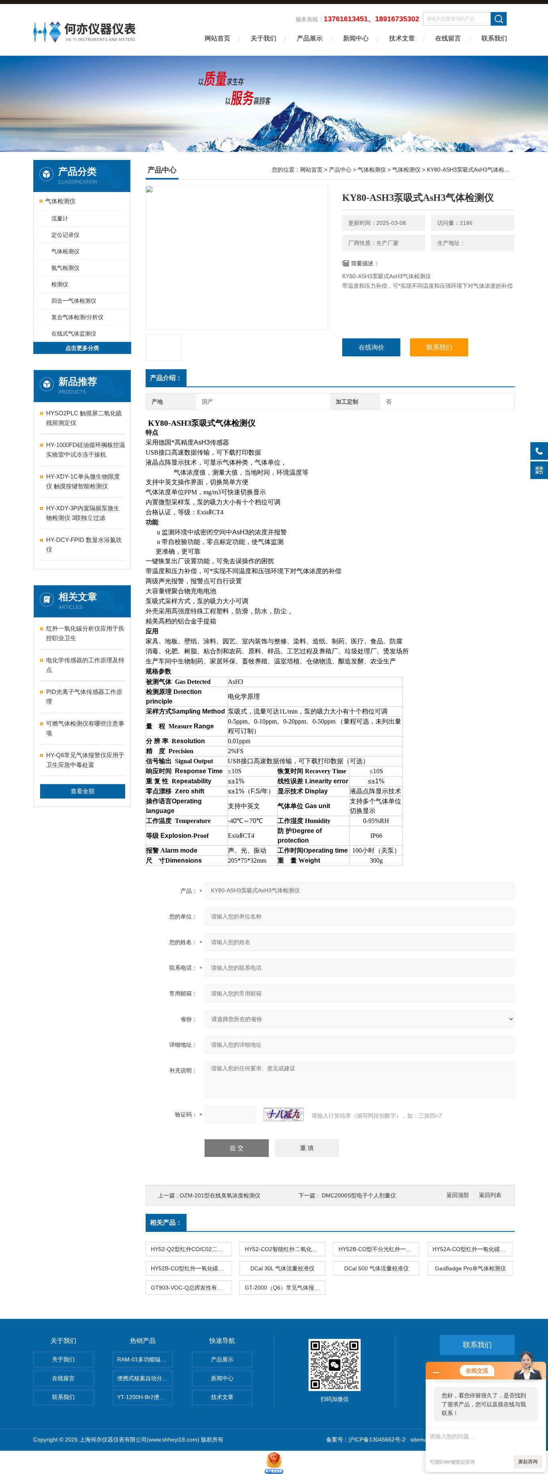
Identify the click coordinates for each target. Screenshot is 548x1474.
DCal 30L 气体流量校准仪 (282, 1268)
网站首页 (217, 38)
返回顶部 (458, 1195)
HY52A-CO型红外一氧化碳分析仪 (472, 1249)
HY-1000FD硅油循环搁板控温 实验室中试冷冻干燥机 (85, 449)
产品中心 (340, 169)
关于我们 (263, 38)
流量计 (59, 218)
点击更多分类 (82, 348)
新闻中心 (356, 38)
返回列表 (490, 1195)
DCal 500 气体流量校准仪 (376, 1268)
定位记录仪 (65, 235)
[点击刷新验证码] (284, 1114)
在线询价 (371, 347)
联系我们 (494, 38)
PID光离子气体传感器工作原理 (84, 696)
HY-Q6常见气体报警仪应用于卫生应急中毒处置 (85, 760)
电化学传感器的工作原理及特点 (85, 665)
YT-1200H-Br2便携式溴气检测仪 (145, 1397)
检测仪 (59, 284)
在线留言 (448, 38)
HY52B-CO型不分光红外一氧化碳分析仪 (379, 1249)
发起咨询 (528, 1461)
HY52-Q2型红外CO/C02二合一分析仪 (191, 1249)
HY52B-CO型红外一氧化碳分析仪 (191, 1268)
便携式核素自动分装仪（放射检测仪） (145, 1378)
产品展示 (310, 38)
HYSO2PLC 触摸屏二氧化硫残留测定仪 (84, 418)
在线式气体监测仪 (73, 333)
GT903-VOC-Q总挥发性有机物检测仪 (191, 1287)
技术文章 (402, 38)
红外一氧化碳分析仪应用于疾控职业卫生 (85, 633)
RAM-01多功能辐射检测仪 (145, 1359)
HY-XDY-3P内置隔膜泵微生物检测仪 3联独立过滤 (83, 513)
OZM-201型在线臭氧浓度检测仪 (220, 1195)
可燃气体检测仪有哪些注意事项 (85, 728)
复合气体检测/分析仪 (77, 317)
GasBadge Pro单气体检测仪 (470, 1268)
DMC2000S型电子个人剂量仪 (359, 1195)
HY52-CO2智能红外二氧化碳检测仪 (285, 1249)
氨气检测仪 (65, 268)
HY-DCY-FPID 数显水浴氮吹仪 (84, 544)
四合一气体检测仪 (73, 300)
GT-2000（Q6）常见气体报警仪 (285, 1287)
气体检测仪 (60, 201)
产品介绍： (166, 377)
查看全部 (83, 791)
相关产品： (166, 1222)
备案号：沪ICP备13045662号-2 (366, 1439)
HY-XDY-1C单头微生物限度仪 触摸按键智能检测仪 (83, 481)
